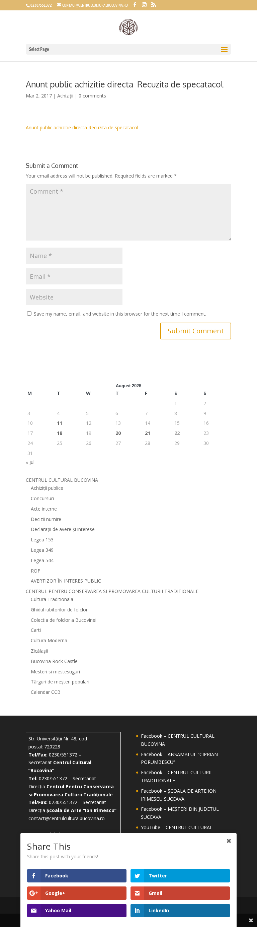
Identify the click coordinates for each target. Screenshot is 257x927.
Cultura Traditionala (52, 599)
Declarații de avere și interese (63, 529)
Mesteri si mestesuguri (55, 671)
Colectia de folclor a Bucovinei (63, 620)
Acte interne (44, 509)
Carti (36, 630)
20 (118, 433)
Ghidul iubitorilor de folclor (59, 609)
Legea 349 (42, 550)
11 (59, 423)
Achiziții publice (47, 488)
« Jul (30, 462)
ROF (35, 571)
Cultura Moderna (49, 640)
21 (147, 433)
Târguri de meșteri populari (60, 681)
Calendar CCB (46, 692)
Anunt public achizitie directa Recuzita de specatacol (82, 127)
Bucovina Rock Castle (54, 661)
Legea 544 (42, 560)
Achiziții (65, 95)
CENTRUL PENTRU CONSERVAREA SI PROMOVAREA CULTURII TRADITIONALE (112, 591)
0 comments (92, 95)
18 (59, 433)
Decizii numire (46, 519)
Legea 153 (42, 539)
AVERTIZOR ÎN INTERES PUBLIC (66, 581)
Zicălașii (39, 651)
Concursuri (42, 498)
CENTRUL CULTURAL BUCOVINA (62, 480)
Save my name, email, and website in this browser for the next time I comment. (120, 314)
